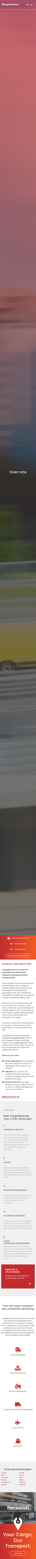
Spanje (21, 1473)
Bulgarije (22, 1485)
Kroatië (21, 1475)
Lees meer (18, 1553)
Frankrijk (4, 1480)
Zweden (4, 1473)
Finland (3, 1485)
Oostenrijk (4, 1477)
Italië (21, 1477)
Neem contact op (10, 1096)
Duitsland (22, 1482)
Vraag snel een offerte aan (18, 956)
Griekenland (5, 1482)
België (21, 1480)
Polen (3, 1475)
